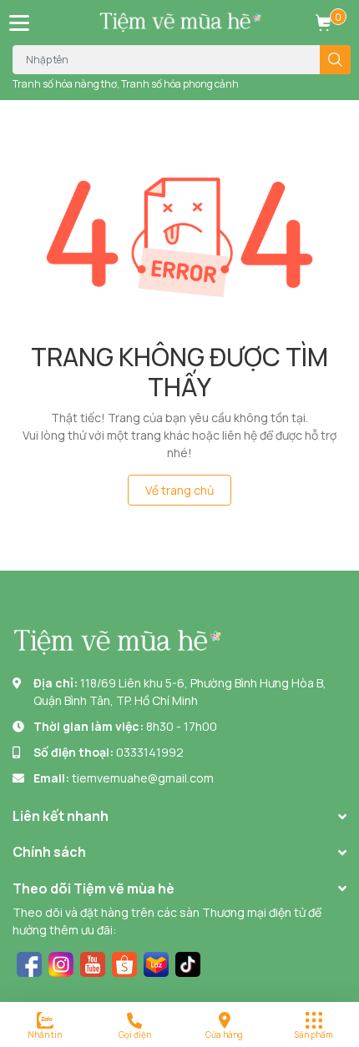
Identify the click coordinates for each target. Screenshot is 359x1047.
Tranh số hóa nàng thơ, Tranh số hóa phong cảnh (126, 84)
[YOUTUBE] (92, 962)
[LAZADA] (156, 962)
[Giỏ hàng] (323, 23)
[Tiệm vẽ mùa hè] (180, 22)
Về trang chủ (179, 490)
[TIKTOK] (187, 962)
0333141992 (150, 752)
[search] (335, 59)
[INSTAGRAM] (60, 962)
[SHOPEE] (124, 962)
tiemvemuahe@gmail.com (143, 778)
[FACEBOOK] (29, 962)
